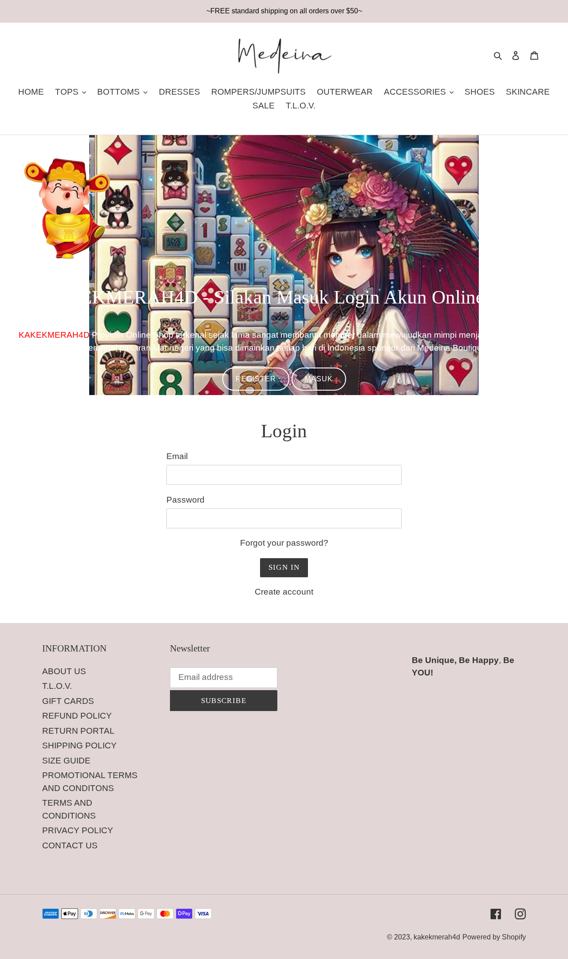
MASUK (319, 379)
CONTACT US (70, 845)
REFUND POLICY (77, 715)
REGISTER (256, 379)
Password (185, 499)
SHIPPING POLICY (79, 745)
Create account (284, 591)
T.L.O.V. (57, 686)
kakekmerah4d (437, 937)
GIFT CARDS (68, 701)
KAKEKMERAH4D (54, 335)
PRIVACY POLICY (77, 830)
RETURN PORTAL (78, 730)
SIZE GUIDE (66, 760)
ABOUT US (64, 671)
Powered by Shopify (494, 937)
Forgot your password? (284, 542)
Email (177, 456)
